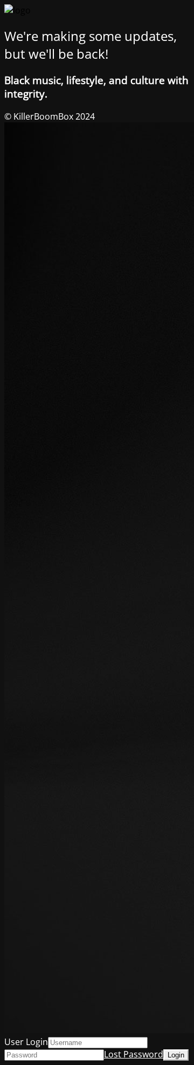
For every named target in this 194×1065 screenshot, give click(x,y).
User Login (26, 1042)
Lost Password (133, 1054)
